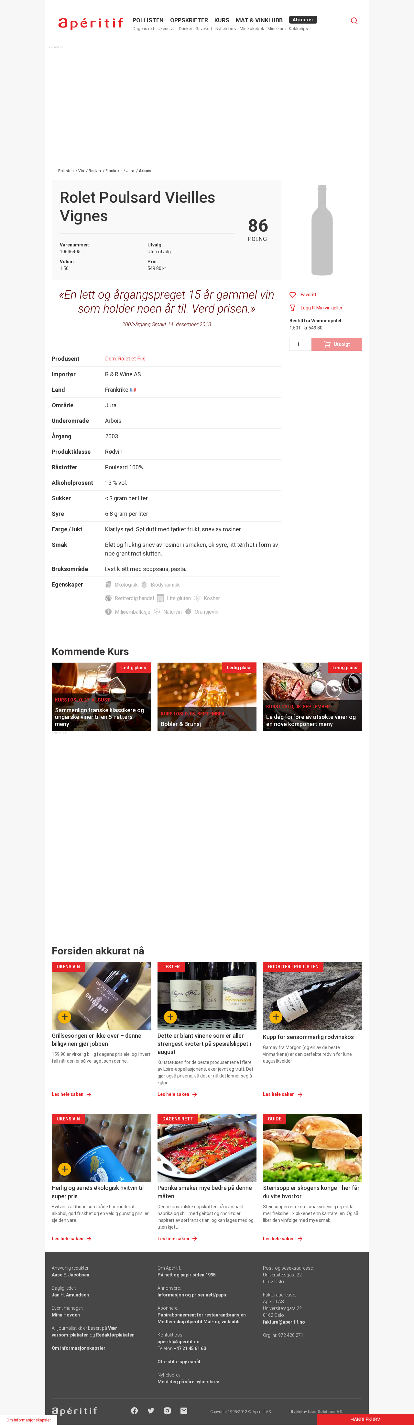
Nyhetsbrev (225, 28)
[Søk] (354, 20)
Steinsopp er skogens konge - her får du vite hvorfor (311, 1191)
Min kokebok (252, 28)
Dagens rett (143, 28)
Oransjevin (206, 612)
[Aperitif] (90, 24)
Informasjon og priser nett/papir (192, 1294)
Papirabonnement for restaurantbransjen (202, 1314)
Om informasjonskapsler (78, 1348)
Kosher (212, 598)
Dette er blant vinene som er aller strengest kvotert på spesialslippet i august (204, 1043)
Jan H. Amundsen (70, 1294)
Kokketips (298, 28)
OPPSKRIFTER (189, 20)
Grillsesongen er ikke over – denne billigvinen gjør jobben (96, 1039)
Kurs (221, 20)
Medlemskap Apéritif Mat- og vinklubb (198, 1321)
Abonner (303, 19)
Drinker (185, 28)
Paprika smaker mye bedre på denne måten (205, 1191)
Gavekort (203, 28)
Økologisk (126, 585)
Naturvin (172, 612)
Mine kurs (276, 28)
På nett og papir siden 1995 (187, 1274)
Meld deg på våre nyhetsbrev (188, 1381)
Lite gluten (179, 598)
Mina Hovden (66, 1314)
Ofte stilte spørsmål (179, 1361)
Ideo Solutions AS (325, 1411)
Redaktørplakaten (115, 1334)
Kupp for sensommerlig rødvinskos (308, 1037)
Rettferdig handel (134, 598)
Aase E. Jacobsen (70, 1274)
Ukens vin (167, 28)
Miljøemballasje (132, 612)
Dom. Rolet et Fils (125, 359)
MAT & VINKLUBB (259, 20)
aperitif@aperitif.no (179, 1341)
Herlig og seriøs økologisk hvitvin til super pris (98, 1191)
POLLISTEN (148, 20)
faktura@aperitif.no (284, 1322)
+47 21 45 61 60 (190, 1348)
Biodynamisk (165, 585)
